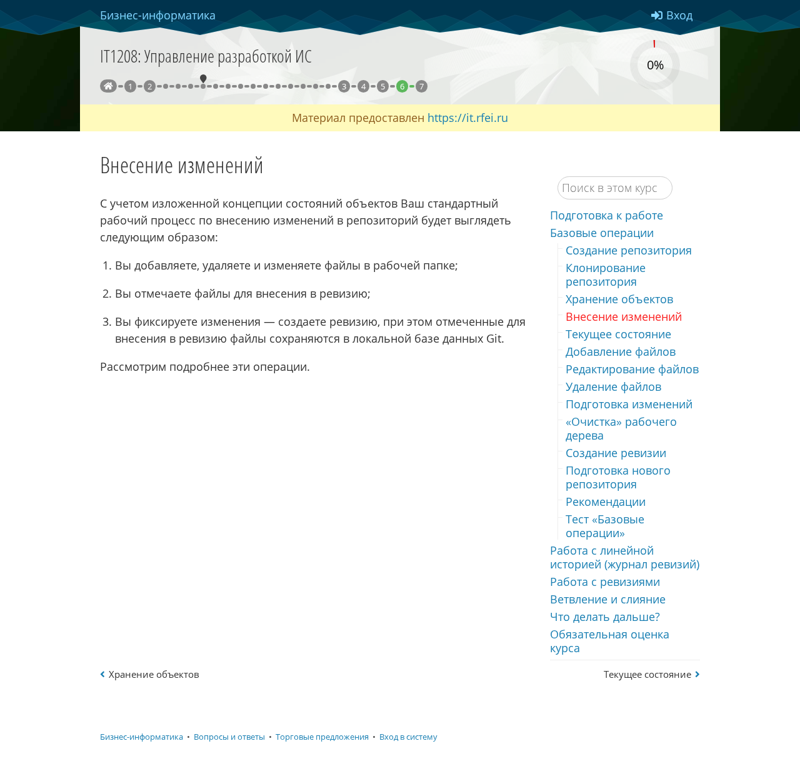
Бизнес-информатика (141, 737)
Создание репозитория (629, 250)
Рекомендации (606, 501)
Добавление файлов (621, 351)
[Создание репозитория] (165, 86)
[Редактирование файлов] (240, 86)
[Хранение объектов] (190, 86)
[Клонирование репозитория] (178, 86)
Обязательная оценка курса (609, 641)
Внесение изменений (624, 316)
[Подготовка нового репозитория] (303, 86)
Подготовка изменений (629, 403)
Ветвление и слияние (608, 599)
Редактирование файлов (632, 368)
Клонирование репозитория (606, 274)
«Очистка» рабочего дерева (621, 428)
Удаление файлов (613, 386)
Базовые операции (602, 232)
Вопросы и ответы (229, 737)
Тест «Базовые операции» (605, 526)
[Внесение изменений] (203, 86)
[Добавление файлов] (228, 86)
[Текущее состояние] (215, 86)
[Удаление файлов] (253, 86)
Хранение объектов (619, 298)
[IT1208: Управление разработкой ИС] (108, 86)
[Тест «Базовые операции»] (328, 86)
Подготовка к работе (606, 215)
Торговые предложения (322, 737)
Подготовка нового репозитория (618, 477)
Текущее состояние (618, 333)
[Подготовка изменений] (265, 86)
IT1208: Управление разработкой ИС (206, 56)
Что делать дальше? (605, 616)
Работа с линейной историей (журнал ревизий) (624, 557)
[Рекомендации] (315, 86)
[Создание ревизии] (290, 86)
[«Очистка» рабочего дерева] (278, 86)
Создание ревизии (616, 452)
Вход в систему (408, 737)
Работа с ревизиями (605, 581)
